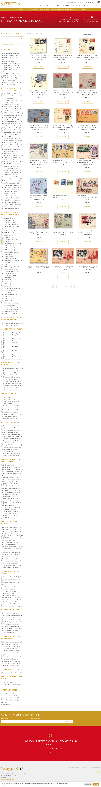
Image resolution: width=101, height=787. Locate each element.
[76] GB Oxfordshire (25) (8, 273)
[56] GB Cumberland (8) (8, 231)
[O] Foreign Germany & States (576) (11, 432)
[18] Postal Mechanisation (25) (9, 117)
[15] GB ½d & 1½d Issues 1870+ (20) (12, 113)
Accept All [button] (96, 784)
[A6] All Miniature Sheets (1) (9, 497)
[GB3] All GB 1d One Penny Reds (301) (10, 58)
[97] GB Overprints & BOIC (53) (10, 325)
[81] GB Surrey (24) (7, 284)
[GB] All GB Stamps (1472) (9, 78)
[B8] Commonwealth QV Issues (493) (11, 355)
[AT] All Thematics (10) (8, 632)
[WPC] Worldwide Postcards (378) (11, 529)
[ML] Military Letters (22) (8, 589)
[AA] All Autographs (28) (8, 682)
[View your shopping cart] (97, 2)
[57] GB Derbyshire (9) (7, 233)
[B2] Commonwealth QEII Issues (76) (12, 357)
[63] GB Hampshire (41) (8, 246)
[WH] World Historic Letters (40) (11, 552)
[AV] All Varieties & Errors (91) (10, 511)
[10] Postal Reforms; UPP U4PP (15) (11, 107)
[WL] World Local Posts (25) (9, 540)
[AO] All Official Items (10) (9, 516)
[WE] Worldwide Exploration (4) (10, 620)
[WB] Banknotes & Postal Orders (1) (11, 673)
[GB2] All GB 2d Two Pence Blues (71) (12, 55)
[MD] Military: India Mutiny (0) (10, 604)
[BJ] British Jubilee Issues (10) (9, 375)
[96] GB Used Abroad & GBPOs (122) (12, 323)
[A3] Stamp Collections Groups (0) (11, 477)
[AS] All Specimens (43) (8, 505)
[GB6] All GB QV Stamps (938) (10, 65)
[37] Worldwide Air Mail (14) (9, 160)
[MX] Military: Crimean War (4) (10, 602)
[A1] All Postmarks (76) (7, 465)
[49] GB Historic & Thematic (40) (11, 185)
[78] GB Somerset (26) (7, 277)
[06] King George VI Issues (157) (10, 202)
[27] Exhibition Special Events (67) (11, 138)
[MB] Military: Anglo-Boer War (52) (11, 597)
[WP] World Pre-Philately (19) (9, 534)
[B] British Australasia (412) (9, 399)
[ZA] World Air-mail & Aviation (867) (12, 642)
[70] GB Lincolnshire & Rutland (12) (11, 260)
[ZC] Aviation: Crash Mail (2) (9, 659)
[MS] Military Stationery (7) (9, 593)
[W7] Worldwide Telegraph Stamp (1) (11, 471)
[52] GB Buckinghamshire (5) (9, 222)
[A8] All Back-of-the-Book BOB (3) (11, 503)
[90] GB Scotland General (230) (10, 303)
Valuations (65, 6)
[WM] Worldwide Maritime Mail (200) (12, 536)
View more (38, 66)
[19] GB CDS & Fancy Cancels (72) (11, 119)
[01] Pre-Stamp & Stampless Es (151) (11, 100)
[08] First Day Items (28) (8, 206)
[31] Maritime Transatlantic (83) (10, 147)
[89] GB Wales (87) (6, 301)
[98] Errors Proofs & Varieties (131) (11, 187)
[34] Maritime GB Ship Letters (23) (11, 153)
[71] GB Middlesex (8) (7, 263)
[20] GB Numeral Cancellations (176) (11, 121)
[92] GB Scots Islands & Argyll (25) (11, 307)
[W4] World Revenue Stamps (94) (10, 467)
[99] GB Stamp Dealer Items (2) (10, 208)
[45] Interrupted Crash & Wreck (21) (11, 177)
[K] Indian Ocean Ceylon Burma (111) (12, 414)
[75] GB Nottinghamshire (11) (9, 271)
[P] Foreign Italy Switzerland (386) (11, 434)
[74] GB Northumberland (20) (9, 269)
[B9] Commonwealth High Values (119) (10, 336)
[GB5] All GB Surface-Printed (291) (11, 63)
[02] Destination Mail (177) (9, 102)
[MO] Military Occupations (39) (10, 698)
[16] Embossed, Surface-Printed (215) (11, 115)
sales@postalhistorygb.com (7, 779)
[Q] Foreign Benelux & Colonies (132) (12, 436)
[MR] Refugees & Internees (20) (10, 595)
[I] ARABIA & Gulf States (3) (9, 418)
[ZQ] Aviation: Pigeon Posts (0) (10, 665)
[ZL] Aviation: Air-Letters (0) (9, 653)
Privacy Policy (84, 767)
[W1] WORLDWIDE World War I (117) (11, 580)
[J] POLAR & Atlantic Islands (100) (11, 412)
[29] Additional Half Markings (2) (10, 143)
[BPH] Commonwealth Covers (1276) (12, 368)
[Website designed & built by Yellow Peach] (98, 771)
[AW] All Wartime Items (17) (9, 559)
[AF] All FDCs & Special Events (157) (12, 538)
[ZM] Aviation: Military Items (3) (10, 663)
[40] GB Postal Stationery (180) (10, 166)
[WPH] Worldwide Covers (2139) (10, 544)
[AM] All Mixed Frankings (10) (10, 563)
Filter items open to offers (12, 44)
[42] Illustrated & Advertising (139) (11, 170)
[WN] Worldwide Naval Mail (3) (10, 557)
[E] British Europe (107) (8, 403)
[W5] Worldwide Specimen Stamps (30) (11, 474)
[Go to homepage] (10, 4)
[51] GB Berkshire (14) (7, 220)
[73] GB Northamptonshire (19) (10, 267)
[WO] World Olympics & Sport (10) (11, 622)
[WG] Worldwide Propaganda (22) (10, 630)
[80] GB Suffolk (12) (7, 282)
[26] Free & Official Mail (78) (9, 136)
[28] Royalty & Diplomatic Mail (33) (11, 141)
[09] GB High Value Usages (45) (10, 104)
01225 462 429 (77, 2)
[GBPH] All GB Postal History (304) (11, 94)
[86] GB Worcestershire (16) (9, 294)
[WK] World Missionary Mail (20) (10, 555)
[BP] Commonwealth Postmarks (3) (11, 385)
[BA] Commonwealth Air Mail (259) (11, 359)
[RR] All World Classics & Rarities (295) (11, 685)
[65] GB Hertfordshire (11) (9, 250)
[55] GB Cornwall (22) (7, 229)
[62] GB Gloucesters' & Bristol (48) (11, 243)
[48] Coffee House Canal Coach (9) (11, 183)
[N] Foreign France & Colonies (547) (11, 430)
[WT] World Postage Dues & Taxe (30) (12, 546)
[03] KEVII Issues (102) (8, 194)
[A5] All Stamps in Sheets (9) (9, 494)
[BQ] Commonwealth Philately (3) (11, 373)
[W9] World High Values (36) (9, 482)
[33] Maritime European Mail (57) (11, 151)
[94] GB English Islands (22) (9, 311)
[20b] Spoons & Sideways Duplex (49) (12, 124)
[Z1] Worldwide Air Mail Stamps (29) (11, 644)
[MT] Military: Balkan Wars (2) (10, 700)
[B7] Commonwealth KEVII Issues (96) (11, 352)
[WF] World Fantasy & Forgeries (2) (11, 490)
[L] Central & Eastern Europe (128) (11, 426)
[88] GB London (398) (7, 299)
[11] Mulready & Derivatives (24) (10, 189)
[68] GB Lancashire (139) (8, 256)
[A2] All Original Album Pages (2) (10, 488)
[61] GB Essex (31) (6, 241)
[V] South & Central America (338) (11, 447)
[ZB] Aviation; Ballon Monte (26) (10, 661)
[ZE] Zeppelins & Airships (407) (10, 646)
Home (39, 6)
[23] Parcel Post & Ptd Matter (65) (11, 130)
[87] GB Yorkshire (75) (7, 297)
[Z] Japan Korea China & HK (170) (11, 455)
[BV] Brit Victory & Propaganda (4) (11, 390)
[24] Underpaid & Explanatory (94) (11, 132)
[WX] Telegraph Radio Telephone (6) (11, 615)
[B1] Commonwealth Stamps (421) (11, 333)
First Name (4, 719)
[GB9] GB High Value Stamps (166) (11, 82)
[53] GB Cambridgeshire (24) (9, 224)
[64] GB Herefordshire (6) (8, 248)
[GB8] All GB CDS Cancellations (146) (10, 71)
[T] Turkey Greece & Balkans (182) (11, 443)
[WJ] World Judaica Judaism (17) (10, 624)
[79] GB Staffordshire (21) (8, 280)
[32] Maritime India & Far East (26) (11, 149)
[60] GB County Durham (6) (9, 239)
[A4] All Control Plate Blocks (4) (10, 484)
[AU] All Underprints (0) (8, 518)
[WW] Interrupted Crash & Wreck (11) (11, 549)
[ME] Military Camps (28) (8, 591)
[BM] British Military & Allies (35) (11, 379)
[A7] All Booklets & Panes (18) (10, 499)
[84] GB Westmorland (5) (8, 290)
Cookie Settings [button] (88, 784)
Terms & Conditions (74, 767)
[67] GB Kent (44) (6, 254)
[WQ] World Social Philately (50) (10, 613)
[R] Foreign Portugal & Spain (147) (11, 438)
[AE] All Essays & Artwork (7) (9, 514)
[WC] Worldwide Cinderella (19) (10, 492)
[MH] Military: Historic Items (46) (11, 561)
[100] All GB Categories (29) (9, 84)
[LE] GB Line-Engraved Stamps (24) (11, 76)
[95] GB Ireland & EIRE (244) (10, 314)
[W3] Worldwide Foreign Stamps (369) (12, 469)
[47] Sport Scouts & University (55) (11, 181)
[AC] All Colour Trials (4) (8, 509)
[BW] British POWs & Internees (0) (11, 381)
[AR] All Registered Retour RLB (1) (11, 565)
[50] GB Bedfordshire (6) (8, 218)
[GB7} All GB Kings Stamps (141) (10, 68)
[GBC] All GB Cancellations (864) (10, 74)
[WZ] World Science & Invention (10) (12, 628)
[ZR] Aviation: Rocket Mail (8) (10, 648)
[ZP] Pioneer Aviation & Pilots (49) (11, 650)
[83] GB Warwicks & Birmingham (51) (12, 288)
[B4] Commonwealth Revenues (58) (11, 341)
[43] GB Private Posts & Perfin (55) (11, 172)
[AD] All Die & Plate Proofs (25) (10, 507)
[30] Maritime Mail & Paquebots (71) (11, 145)
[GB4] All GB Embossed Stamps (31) (11, 61)
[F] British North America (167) (10, 406)
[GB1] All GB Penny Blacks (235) (10, 53)
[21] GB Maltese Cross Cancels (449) (11, 126)
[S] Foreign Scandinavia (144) (9, 441)
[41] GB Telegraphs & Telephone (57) (11, 168)
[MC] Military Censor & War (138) (11, 577)
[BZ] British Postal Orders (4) (9, 388)
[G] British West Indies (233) (9, 408)
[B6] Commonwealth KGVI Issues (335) (10, 348)
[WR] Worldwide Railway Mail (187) (11, 542)
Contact (97, 6)
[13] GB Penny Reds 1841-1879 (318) (12, 109)
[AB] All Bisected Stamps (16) (9, 501)
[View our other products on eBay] (2, 240)
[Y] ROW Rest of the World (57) (10, 453)
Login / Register (90, 2)
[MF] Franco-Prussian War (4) (9, 696)
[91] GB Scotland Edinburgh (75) (10, 305)
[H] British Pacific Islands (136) (10, 410)
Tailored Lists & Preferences (81, 6)
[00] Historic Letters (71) (8, 98)
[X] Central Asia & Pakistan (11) (10, 451)
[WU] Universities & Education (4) (11, 618)
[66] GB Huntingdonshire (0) (9, 252)
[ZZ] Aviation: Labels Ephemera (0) (11, 657)
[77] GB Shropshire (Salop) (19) (10, 275)
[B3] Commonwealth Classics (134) (11, 339)
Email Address (35, 719)
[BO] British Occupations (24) (9, 371)
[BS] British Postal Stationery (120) (11, 383)
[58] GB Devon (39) (7, 235)
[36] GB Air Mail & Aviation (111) (11, 158)
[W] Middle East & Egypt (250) (10, 449)
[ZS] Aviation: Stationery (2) (9, 655)
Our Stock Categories (51, 6)
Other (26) (4, 702)
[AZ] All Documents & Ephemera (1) (11, 694)
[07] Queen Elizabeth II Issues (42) (11, 204)
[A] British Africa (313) (7, 397)
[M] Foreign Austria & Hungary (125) (12, 428)
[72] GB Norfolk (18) (7, 265)
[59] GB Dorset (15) (7, 237)
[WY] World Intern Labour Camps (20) (12, 606)
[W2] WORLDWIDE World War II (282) (11, 584)
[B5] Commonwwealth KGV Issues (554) (11, 344)
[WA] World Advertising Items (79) (11, 532)
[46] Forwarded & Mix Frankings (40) (12, 179)
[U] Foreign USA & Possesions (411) (11, 445)
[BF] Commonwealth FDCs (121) (10, 377)
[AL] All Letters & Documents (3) (10, 567)
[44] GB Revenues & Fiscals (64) (10, 174)
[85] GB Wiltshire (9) (7, 292)
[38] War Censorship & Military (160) (12, 162)
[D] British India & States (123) (10, 416)
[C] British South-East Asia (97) (10, 401)
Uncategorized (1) (6, 704)
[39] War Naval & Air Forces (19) (10, 164)
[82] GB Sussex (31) (7, 286)
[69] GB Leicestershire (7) (8, 258)
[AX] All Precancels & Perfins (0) (10, 486)
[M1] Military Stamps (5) (8, 587)
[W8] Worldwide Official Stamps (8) (11, 480)
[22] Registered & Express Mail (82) (11, 128)
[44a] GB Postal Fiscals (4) (8, 80)
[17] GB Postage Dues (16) (8, 196)
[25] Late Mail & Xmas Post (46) (10, 134)
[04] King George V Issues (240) (10, 198)
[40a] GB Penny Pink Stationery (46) (11, 96)
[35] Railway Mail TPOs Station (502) (12, 155)
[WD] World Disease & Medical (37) (11, 626)
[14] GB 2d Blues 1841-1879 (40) (10, 111)
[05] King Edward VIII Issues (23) (10, 200)
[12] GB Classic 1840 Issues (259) (10, 191)
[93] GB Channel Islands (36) (9, 309)
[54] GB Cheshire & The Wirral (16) (11, 226)
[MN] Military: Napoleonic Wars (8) (11, 600)
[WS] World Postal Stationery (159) (11, 527)
